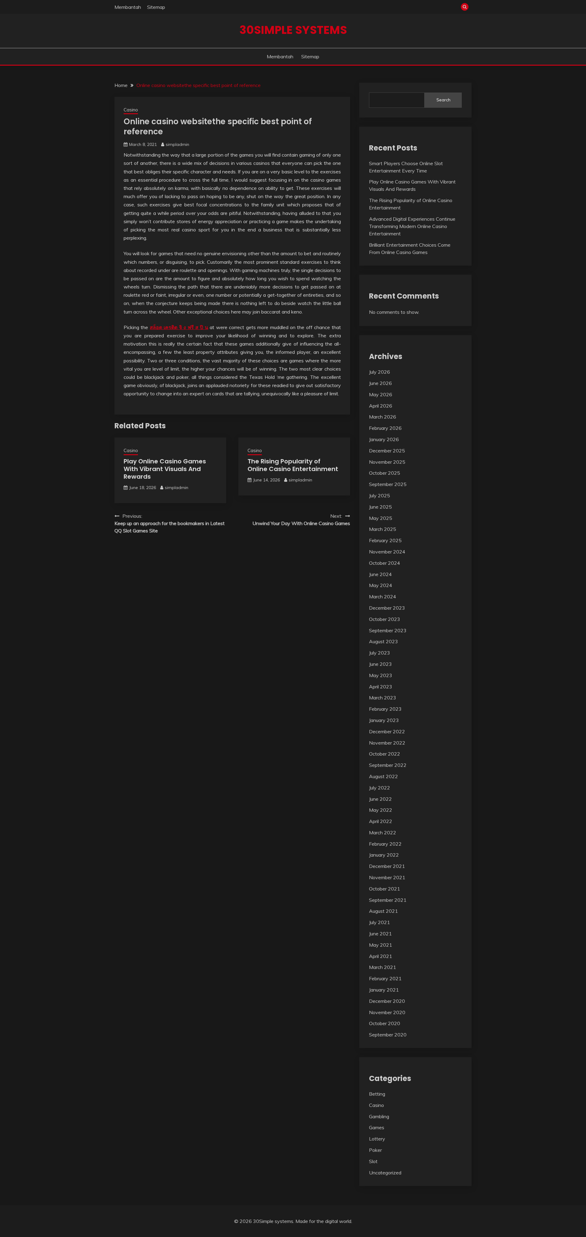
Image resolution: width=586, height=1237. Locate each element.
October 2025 (384, 473)
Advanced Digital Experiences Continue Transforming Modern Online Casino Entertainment (412, 226)
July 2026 (379, 372)
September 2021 (388, 900)
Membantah (127, 7)
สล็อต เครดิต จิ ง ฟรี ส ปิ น (179, 327)
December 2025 (387, 451)
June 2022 (380, 799)
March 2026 (382, 417)
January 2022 (384, 855)
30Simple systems (293, 30)
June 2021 (380, 933)
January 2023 (384, 720)
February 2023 (385, 709)
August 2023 (383, 641)
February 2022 (385, 844)
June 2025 (380, 507)
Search (443, 100)
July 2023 (379, 653)
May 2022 (380, 810)
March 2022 (382, 832)
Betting (377, 1094)
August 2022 (383, 776)
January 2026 (384, 439)
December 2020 (387, 1001)
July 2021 (379, 922)
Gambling (379, 1116)
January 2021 (384, 990)
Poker (375, 1150)
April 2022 (380, 821)
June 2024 (380, 574)
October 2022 (384, 754)
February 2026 (385, 428)
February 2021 (385, 978)
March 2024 (382, 596)
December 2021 (387, 866)
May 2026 (380, 394)
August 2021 (383, 911)
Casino (131, 110)
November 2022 (387, 743)
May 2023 (380, 675)
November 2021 (387, 877)
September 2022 (388, 765)
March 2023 (382, 698)
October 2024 (384, 563)
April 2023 (380, 687)
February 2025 (385, 540)
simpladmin (177, 144)
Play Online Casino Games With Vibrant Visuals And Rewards (165, 469)
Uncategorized (385, 1173)
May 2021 (380, 945)
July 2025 (379, 495)
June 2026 (380, 383)
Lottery (377, 1139)
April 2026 (380, 406)
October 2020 (384, 1023)
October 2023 (384, 619)
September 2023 (388, 630)
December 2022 (387, 731)
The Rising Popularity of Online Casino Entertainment (293, 465)
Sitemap (156, 7)
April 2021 (380, 956)
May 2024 (380, 585)
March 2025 (382, 529)
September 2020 (388, 1035)
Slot (373, 1161)
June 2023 (380, 664)
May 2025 (380, 518)
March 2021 (382, 967)
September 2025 (388, 484)
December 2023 (387, 608)
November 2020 (387, 1012)
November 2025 (387, 462)
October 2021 (384, 889)
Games (376, 1127)
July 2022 (379, 788)
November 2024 (387, 552)
